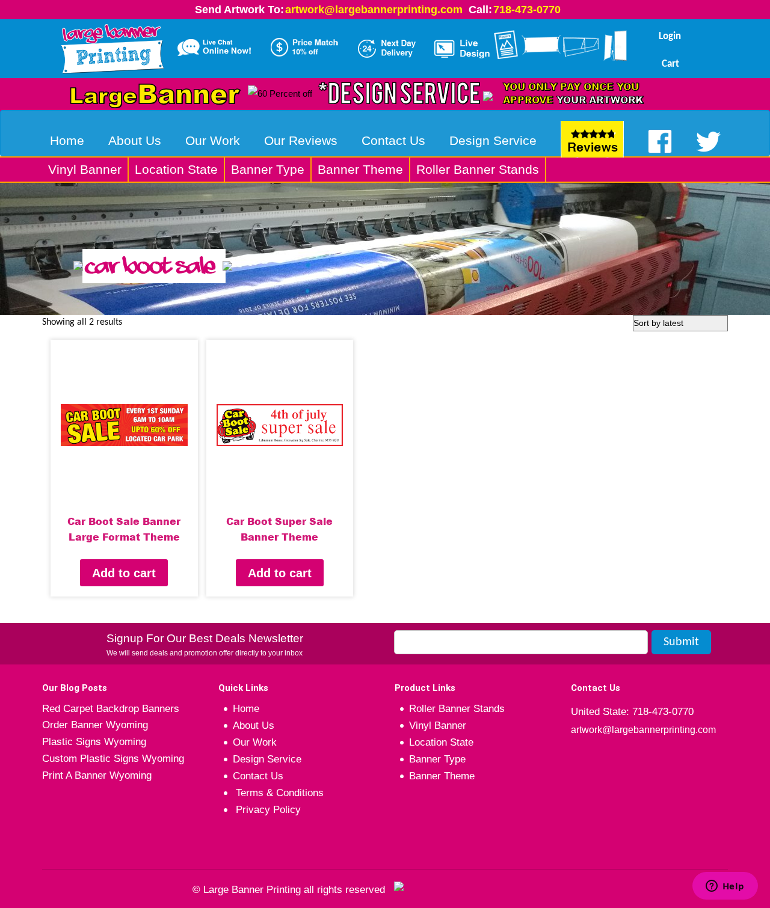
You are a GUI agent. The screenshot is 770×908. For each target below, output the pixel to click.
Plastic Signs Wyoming (94, 741)
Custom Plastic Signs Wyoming (113, 758)
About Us (134, 140)
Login (670, 36)
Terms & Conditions (278, 793)
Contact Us (393, 140)
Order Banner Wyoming (95, 725)
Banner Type (267, 169)
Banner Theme (360, 169)
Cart (670, 64)
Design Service (493, 140)
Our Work (212, 140)
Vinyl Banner (85, 169)
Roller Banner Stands (477, 169)
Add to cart (124, 573)
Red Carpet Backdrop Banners (110, 708)
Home (67, 140)
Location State (176, 169)
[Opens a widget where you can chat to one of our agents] (725, 887)
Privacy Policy (267, 809)
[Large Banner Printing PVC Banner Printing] (112, 46)
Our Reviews (300, 140)
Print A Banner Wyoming (97, 775)
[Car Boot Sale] (385, 248)
